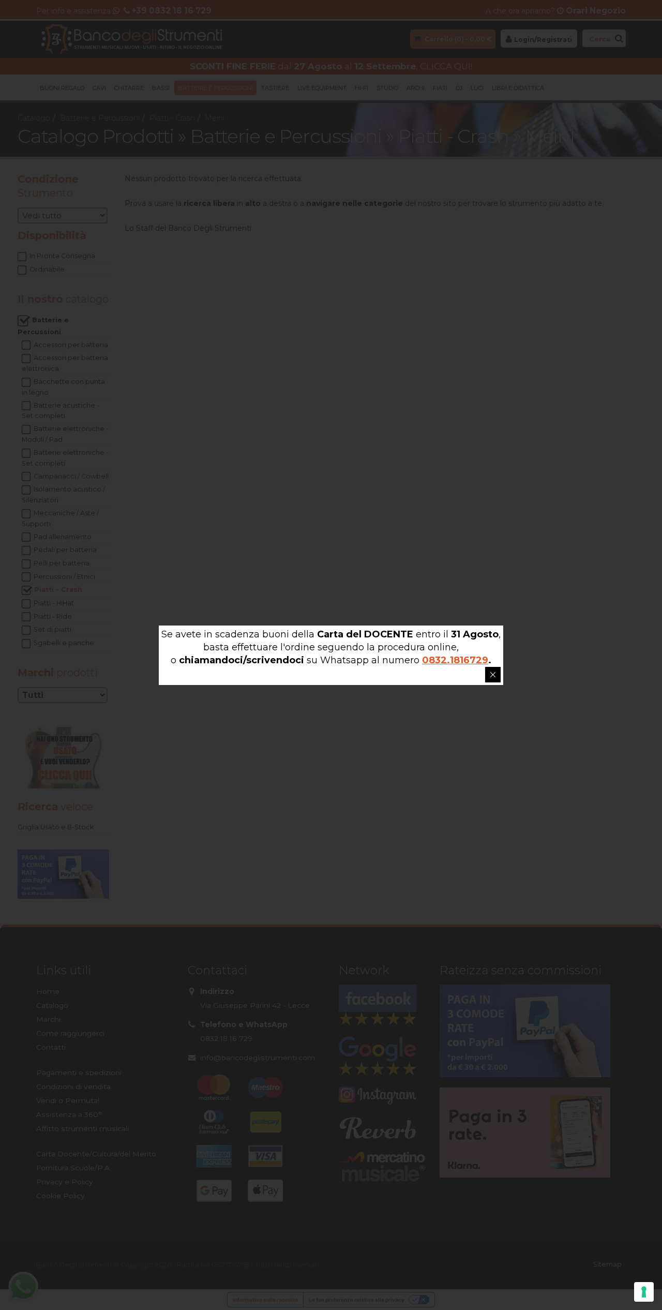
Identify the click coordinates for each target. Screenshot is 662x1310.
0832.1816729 (455, 660)
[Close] (493, 674)
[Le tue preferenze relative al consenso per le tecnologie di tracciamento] (644, 1292)
